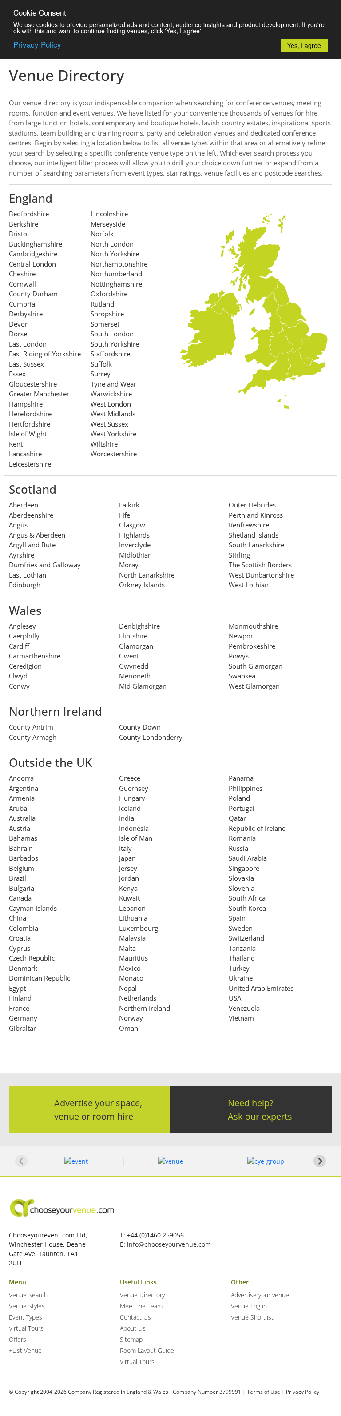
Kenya (128, 888)
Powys (239, 655)
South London (112, 333)
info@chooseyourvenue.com (169, 1244)
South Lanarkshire (256, 544)
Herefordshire (30, 413)
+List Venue (25, 1350)
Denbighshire (139, 626)
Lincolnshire (109, 213)
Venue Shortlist (252, 1317)
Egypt (17, 988)
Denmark (23, 968)
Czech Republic (32, 957)
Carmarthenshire (34, 655)
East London (28, 343)
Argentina (23, 788)
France (19, 1008)
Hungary (132, 798)
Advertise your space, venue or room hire (98, 1109)
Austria (19, 828)
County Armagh (32, 737)
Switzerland (246, 937)
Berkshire (23, 223)
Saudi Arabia (248, 858)
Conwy (19, 686)
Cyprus (19, 948)
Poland (239, 798)
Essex (17, 373)
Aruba (18, 808)
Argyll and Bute (32, 544)
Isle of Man (135, 838)
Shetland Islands (253, 535)
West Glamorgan (254, 686)
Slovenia (241, 888)
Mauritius (133, 957)
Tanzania (242, 948)
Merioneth (135, 675)
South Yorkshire (115, 343)
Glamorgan (136, 646)
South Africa (247, 897)
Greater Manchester (39, 393)
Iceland (130, 808)
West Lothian (249, 584)
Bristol (19, 233)
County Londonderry (150, 737)
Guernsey (133, 788)
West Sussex (109, 423)
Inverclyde (135, 544)
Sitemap (131, 1339)
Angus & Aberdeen (37, 535)
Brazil (17, 878)
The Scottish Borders (260, 564)
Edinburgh (24, 584)
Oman (128, 1028)
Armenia (22, 798)
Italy (125, 848)
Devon (19, 323)
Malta (127, 948)
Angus (18, 524)
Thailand (242, 957)
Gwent (129, 655)
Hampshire (26, 403)
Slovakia (241, 878)
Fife (124, 515)
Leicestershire (30, 463)
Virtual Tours (26, 1328)
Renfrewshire (249, 524)
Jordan (129, 878)
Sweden (241, 928)
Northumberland (116, 273)
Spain (237, 917)
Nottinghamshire (116, 283)
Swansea (242, 675)
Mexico (130, 968)
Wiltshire (104, 443)
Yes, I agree (304, 45)
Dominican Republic (39, 977)
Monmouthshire (253, 626)
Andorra (21, 778)
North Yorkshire (115, 253)
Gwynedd (133, 666)
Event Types (25, 1317)
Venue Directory (142, 1295)
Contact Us (135, 1317)
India (126, 818)
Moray (129, 564)
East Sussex (26, 363)
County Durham (33, 293)
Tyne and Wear (113, 383)
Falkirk (129, 504)
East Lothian (27, 574)
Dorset (19, 333)
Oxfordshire (109, 293)
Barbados (23, 858)
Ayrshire (21, 554)
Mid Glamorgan (143, 686)
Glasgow (132, 524)
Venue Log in (249, 1306)
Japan (127, 858)
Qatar (237, 818)
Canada (20, 897)
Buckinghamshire (35, 243)
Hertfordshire (29, 423)
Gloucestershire (33, 383)
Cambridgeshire (33, 253)
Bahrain (21, 848)
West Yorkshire (113, 433)
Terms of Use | (266, 1392)
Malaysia (132, 937)
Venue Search (28, 1295)
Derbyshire (26, 313)
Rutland (102, 303)
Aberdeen (23, 504)
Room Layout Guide (147, 1350)
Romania (242, 838)
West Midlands (113, 413)
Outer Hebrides (252, 504)
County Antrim (31, 726)
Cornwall (22, 283)
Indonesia (134, 828)
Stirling (239, 554)
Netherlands (137, 997)
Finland (20, 997)
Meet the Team (141, 1306)
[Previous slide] (21, 1161)
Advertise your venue (260, 1295)
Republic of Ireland (257, 828)
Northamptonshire (119, 263)
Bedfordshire (29, 213)
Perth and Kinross (256, 515)
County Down (140, 726)
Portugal (241, 808)
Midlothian (135, 554)
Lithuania (133, 917)
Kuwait (129, 897)
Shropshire (107, 313)
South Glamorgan (255, 666)
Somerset (105, 323)
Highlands (134, 535)
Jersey (128, 868)
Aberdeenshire (31, 515)
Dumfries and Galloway (45, 564)
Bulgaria (21, 888)
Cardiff (19, 646)
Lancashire (25, 453)
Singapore (244, 868)
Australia (22, 818)
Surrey (101, 373)
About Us (133, 1328)
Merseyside (108, 223)
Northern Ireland (144, 1008)
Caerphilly (24, 635)
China (17, 917)
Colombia (23, 928)
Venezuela (244, 1008)
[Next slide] (319, 1161)
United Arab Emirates (261, 988)
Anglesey (22, 626)
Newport (242, 635)
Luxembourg (138, 928)
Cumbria (22, 303)
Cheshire (22, 273)
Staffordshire (110, 353)
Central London (32, 263)
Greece (129, 778)
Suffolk (101, 363)
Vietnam (241, 1017)
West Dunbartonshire (261, 574)
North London (112, 243)
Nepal (128, 988)
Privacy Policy (37, 44)
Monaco (131, 977)
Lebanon (132, 908)
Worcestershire (114, 453)
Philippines (245, 788)
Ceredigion (25, 666)
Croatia (20, 937)
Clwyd (18, 675)
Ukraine (241, 977)
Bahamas (23, 838)
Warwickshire (111, 393)
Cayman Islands (33, 908)
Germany (23, 1017)
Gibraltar (22, 1028)
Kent (16, 443)
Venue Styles (27, 1306)
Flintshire (133, 635)
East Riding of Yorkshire (45, 353)
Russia (238, 848)
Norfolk (102, 233)
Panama (241, 778)
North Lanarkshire (146, 574)
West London (111, 403)
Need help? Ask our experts (260, 1109)
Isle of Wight (28, 433)
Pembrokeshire (252, 646)
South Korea (247, 908)
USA (235, 997)
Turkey (239, 968)
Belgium (21, 868)
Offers (17, 1339)
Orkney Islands (142, 584)
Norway (131, 1017)
